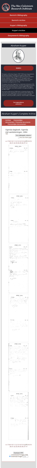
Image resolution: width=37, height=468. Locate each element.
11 (14, 141)
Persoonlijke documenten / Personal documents (17, 121)
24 (18, 143)
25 (20, 143)
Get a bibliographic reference (23, 135)
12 (16, 141)
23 (16, 143)
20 (10, 143)
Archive (8, 120)
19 (31, 141)
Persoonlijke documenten (17, 124)
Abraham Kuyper (18, 45)
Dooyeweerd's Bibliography (18, 35)
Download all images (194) (19, 455)
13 (18, 141)
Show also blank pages (26, 137)
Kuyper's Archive (18, 30)
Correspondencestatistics (18, 103)
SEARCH (18, 68)
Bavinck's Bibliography (18, 15)
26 (22, 143)
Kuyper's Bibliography (18, 25)
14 (20, 141)
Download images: (17, 456)
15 (22, 141)
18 (29, 141)
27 (24, 143)
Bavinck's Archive (18, 20)
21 (12, 143)
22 (14, 143)
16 (24, 141)
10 (12, 141)
